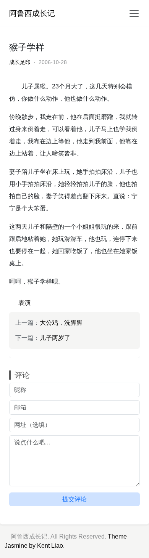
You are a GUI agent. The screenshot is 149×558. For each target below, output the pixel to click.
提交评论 (74, 499)
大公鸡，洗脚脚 (61, 322)
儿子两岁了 (55, 338)
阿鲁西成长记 (32, 13)
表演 (24, 303)
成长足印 (20, 62)
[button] (132, 13)
